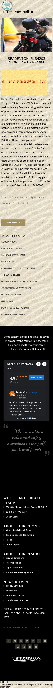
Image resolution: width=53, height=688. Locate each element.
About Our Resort (22, 554)
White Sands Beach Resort (19, 530)
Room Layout (13, 544)
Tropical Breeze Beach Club (20, 534)
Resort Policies (13, 562)
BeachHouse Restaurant (15, 307)
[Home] (7, 5)
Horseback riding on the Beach (19, 281)
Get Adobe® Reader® (32, 349)
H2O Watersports (11, 294)
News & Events (18, 582)
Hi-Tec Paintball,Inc (12, 99)
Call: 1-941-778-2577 (16, 511)
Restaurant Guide (11, 248)
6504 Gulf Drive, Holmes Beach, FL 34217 (26, 507)
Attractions (40, 197)
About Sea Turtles (15, 595)
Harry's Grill (8, 301)
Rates (9, 539)
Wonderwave (15, 627)
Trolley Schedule (14, 585)
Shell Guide (11, 590)
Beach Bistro (8, 261)
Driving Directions (15, 557)
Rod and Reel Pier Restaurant (18, 268)
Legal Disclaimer (14, 567)
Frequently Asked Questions (20, 572)
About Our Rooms (22, 526)
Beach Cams (12, 516)
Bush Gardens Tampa (13, 314)
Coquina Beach (9, 241)
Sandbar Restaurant (13, 255)
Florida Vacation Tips (17, 600)
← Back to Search (13, 222)
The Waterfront (10, 274)
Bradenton (18, 197)
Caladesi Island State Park (16, 288)
